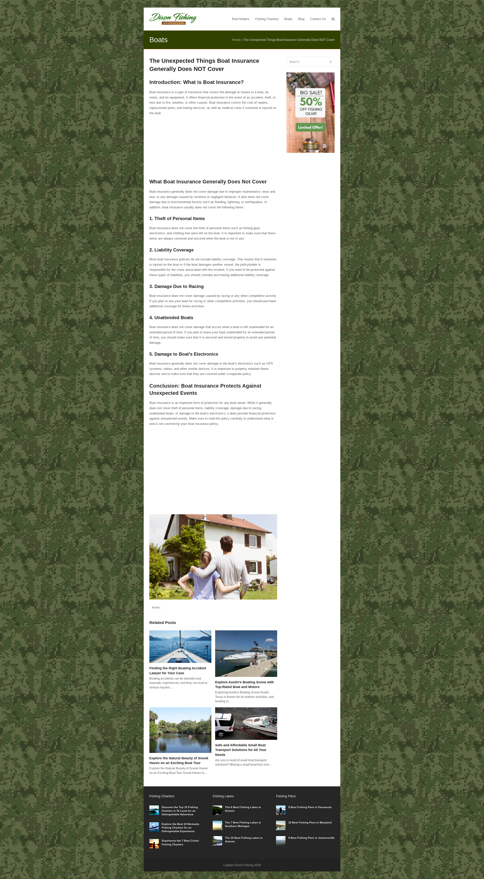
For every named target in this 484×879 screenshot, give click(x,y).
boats (156, 607)
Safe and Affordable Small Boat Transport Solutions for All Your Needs (240, 749)
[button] (333, 19)
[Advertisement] (213, 145)
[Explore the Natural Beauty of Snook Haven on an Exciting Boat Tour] (180, 730)
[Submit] (331, 62)
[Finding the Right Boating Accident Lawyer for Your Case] (180, 646)
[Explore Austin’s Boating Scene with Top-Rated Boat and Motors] (246, 653)
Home (236, 39)
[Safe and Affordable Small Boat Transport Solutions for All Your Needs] (246, 723)
